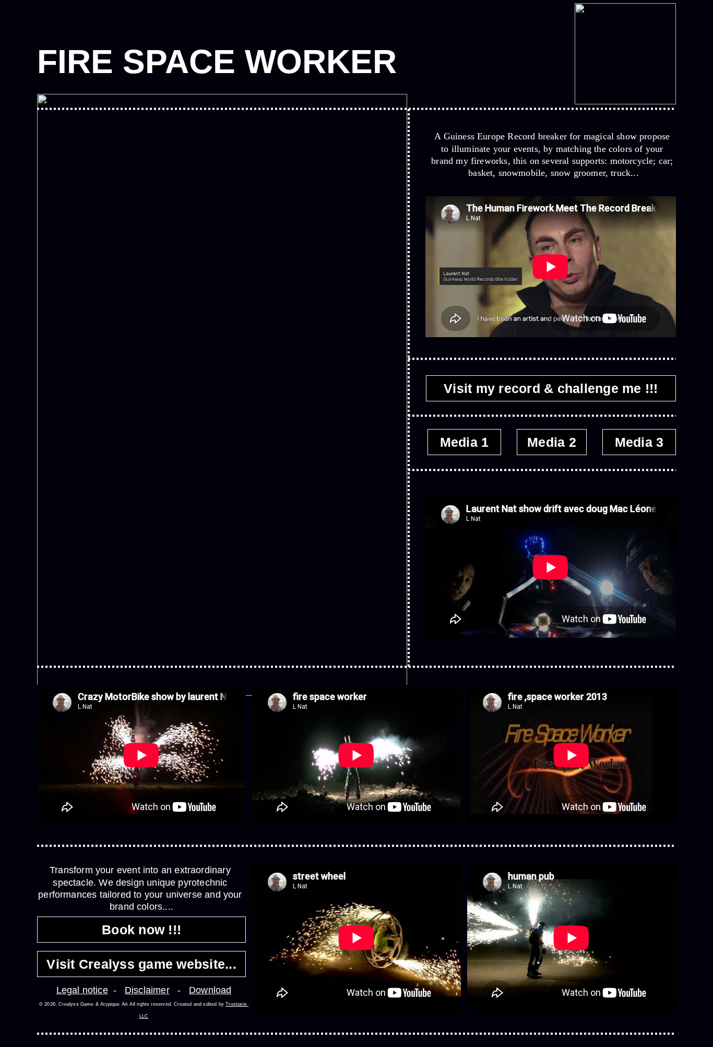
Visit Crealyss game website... (141, 964)
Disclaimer (147, 990)
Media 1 (464, 442)
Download (210, 990)
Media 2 (551, 442)
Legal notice (82, 990)
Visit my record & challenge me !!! (551, 388)
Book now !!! (141, 929)
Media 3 (639, 442)
